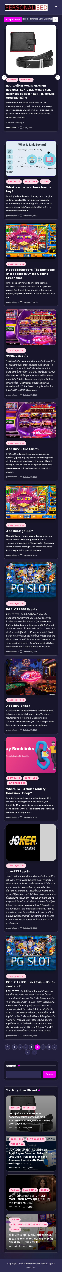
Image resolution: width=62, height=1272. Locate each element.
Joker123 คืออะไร (18, 871)
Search (11, 1065)
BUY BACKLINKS (16, 783)
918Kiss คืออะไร (17, 356)
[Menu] (56, 7)
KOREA (45, 181)
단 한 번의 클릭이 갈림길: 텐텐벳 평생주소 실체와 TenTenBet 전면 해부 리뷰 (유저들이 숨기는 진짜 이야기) (31, 1238)
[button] (14, 122)
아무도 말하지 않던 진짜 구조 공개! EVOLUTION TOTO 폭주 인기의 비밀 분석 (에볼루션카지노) (30, 1199)
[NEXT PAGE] (34, 1052)
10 (49, 1047)
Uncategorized (16, 264)
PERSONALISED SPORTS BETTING (29, 1224)
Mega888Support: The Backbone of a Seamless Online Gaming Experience (30, 274)
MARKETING (17, 1144)
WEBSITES (25, 80)
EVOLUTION (29, 1190)
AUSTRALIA (14, 181)
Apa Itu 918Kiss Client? (22, 449)
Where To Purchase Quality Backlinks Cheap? (25, 791)
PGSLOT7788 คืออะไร (21, 609)
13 (27, 1052)
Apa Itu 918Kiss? (18, 705)
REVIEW (12, 80)
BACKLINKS (31, 181)
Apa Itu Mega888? (19, 531)
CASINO (15, 1190)
